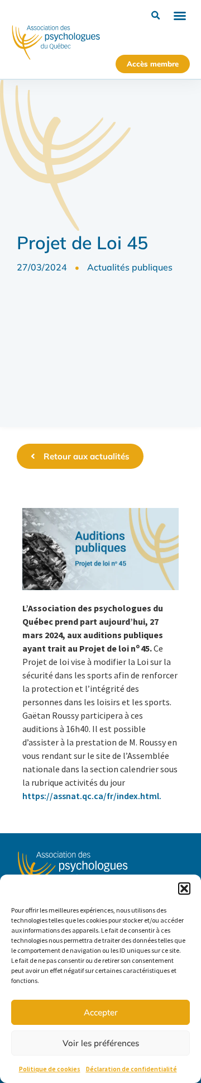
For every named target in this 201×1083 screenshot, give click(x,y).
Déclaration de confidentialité (131, 1069)
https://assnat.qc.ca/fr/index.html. (91, 795)
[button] (184, 888)
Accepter (101, 1012)
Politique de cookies (49, 1069)
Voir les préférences (101, 1043)
